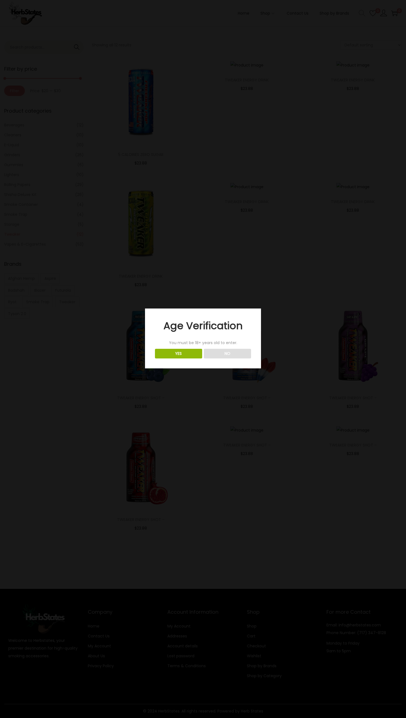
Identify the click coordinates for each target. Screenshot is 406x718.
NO (227, 353)
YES (178, 353)
